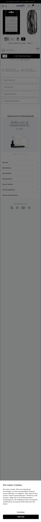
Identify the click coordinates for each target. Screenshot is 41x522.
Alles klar (20, 517)
